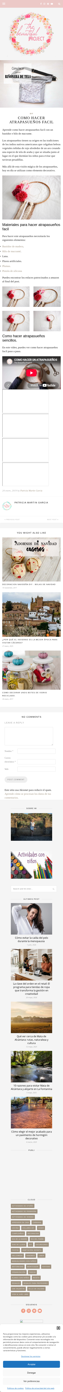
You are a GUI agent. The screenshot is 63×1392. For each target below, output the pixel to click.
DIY (31, 113)
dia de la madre (19, 1239)
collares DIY (28, 1228)
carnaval (37, 1222)
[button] (58, 1328)
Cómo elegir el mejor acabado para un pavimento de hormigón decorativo (31, 1135)
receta (36, 1278)
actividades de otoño (22, 1206)
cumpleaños (18, 1233)
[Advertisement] (31, 1173)
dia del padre (37, 1239)
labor (41, 1255)
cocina (15, 1228)
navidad (46, 1267)
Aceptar (31, 1364)
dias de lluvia (18, 1244)
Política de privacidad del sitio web (39, 1388)
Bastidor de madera (12, 246)
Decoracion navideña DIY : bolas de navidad (29, 584)
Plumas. (6, 266)
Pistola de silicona (12, 271)
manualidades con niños (24, 1261)
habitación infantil (32, 1250)
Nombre (9, 751)
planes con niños (20, 1278)
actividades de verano (23, 1217)
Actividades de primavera (24, 1211)
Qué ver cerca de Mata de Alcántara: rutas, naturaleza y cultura (31, 1040)
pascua (32, 1272)
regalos (16, 1283)
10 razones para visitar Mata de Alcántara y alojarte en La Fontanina (31, 1087)
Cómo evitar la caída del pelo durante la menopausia (31, 939)
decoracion (33, 1233)
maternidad (17, 1267)
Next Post (52, 519)
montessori (33, 1267)
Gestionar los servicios (30, 1356)
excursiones (42, 1244)
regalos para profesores (36, 1283)
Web (6, 769)
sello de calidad (36, 1289)
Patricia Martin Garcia (31, 490)
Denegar (31, 1372)
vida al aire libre (20, 1294)
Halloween (17, 1255)
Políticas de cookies (15, 1388)
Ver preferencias (31, 1381)
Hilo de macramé (11, 251)
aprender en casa (20, 1222)
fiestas (15, 1250)
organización (18, 1272)
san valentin (18, 1289)
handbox (30, 1255)
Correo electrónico (10, 760)
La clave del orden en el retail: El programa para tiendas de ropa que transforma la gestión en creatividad (31, 988)
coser (41, 1228)
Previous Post (13, 519)
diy (30, 1244)
